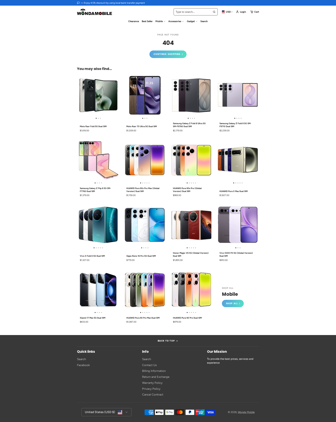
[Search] (214, 11)
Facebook (83, 365)
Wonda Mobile (246, 412)
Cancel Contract (152, 394)
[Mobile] (233, 297)
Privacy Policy (151, 388)
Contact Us (149, 365)
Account (241, 11)
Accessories (174, 21)
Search (204, 21)
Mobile (159, 21)
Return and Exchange (155, 377)
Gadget (191, 21)
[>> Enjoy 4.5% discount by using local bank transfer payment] (111, 3)
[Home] (94, 12)
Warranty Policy (152, 382)
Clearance (133, 21)
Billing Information (154, 371)
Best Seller (147, 21)
